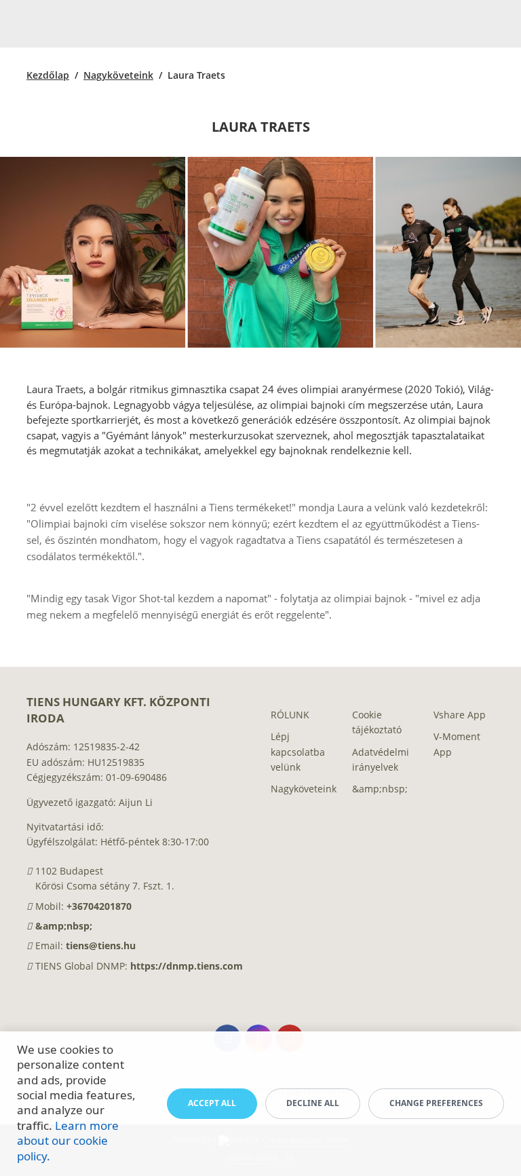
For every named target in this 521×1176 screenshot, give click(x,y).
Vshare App (459, 714)
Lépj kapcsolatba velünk (298, 751)
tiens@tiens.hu (101, 945)
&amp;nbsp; (63, 925)
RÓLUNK (290, 714)
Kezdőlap (47, 75)
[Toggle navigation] (494, 24)
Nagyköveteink (118, 75)
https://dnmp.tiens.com (186, 965)
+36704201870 (99, 906)
